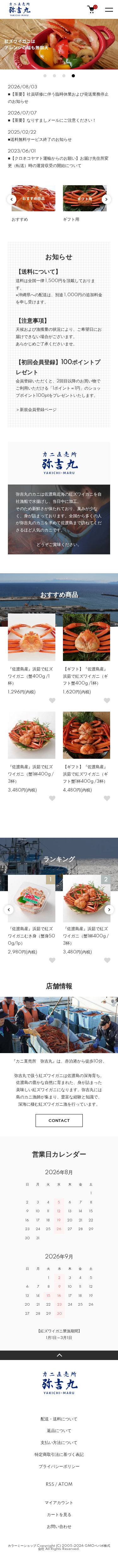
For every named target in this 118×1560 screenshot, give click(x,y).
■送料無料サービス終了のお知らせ (40, 139)
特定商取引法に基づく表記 (59, 1454)
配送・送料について (59, 1419)
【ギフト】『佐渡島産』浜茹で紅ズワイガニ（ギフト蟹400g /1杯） (85, 676)
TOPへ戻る (59, 1355)
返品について (59, 1431)
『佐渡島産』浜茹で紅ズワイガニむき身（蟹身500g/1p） (31, 936)
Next (106, 199)
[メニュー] (108, 9)
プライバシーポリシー (59, 1466)
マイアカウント (59, 1503)
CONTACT (59, 1121)
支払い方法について (59, 1443)
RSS (50, 1484)
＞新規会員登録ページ (36, 410)
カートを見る (59, 1515)
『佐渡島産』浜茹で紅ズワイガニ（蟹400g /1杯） (30, 676)
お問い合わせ (59, 1526)
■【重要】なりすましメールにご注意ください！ (52, 120)
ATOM (65, 1484)
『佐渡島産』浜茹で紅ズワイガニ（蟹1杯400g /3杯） (31, 774)
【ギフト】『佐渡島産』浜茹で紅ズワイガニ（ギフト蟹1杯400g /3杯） (85, 774)
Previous (11, 199)
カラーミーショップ (22, 1546)
